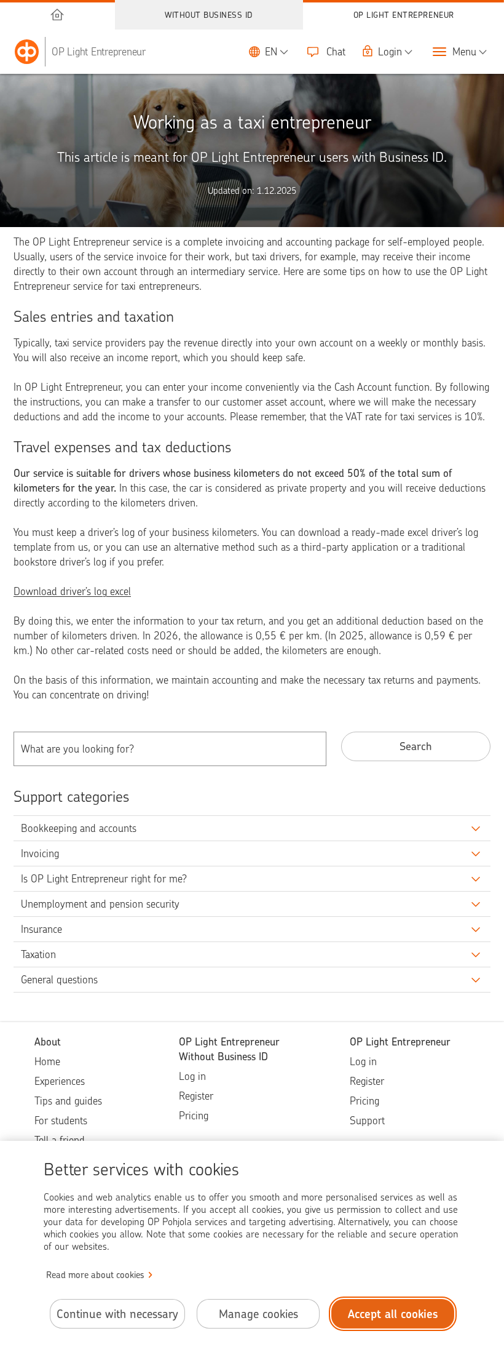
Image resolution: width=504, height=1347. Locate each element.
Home (47, 1061)
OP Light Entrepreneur (403, 15)
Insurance (41, 929)
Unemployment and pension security (100, 904)
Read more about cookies (95, 1275)
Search (416, 746)
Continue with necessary (117, 1314)
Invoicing (40, 853)
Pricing (193, 1115)
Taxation (38, 954)
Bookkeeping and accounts (78, 828)
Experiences (59, 1081)
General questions (59, 979)
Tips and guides (68, 1101)
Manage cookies (258, 1314)
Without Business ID (209, 15)
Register (196, 1096)
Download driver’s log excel (72, 591)
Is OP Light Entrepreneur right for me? (104, 879)
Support (367, 1120)
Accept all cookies (393, 1314)
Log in (192, 1076)
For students (60, 1120)
